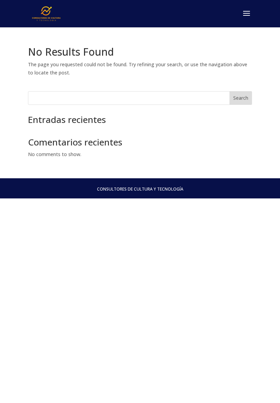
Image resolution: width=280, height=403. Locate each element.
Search (240, 98)
